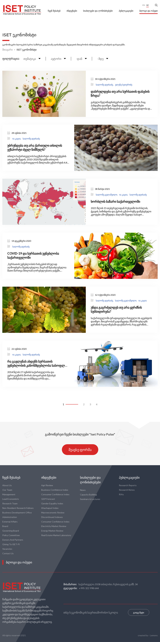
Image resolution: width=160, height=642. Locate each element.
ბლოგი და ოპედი (148, 10)
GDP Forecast (48, 499)
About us (7, 485)
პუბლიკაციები (126, 10)
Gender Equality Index (52, 503)
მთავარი (7, 49)
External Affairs (10, 521)
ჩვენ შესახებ (54, 10)
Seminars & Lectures (90, 499)
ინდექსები (72, 10)
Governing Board (10, 530)
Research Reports (128, 485)
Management (8, 494)
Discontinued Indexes (52, 517)
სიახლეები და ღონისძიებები (98, 10)
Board (5, 526)
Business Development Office (17, 512)
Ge (147, 5)
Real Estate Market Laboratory (56, 535)
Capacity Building (88, 494)
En (143, 5)
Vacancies (7, 548)
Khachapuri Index (49, 508)
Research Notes (127, 490)
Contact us (8, 553)
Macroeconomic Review (52, 512)
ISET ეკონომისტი (27, 49)
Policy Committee (11, 535)
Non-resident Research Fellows (18, 508)
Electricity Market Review (53, 526)
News (83, 490)
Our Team (7, 490)
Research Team (10, 503)
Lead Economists (10, 499)
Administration (9, 517)
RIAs (121, 494)
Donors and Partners (12, 539)
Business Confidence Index (54, 490)
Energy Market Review (52, 530)
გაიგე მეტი (138, 612)
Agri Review (47, 485)
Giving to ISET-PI (11, 544)
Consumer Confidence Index (55, 494)
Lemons (154, 635)
